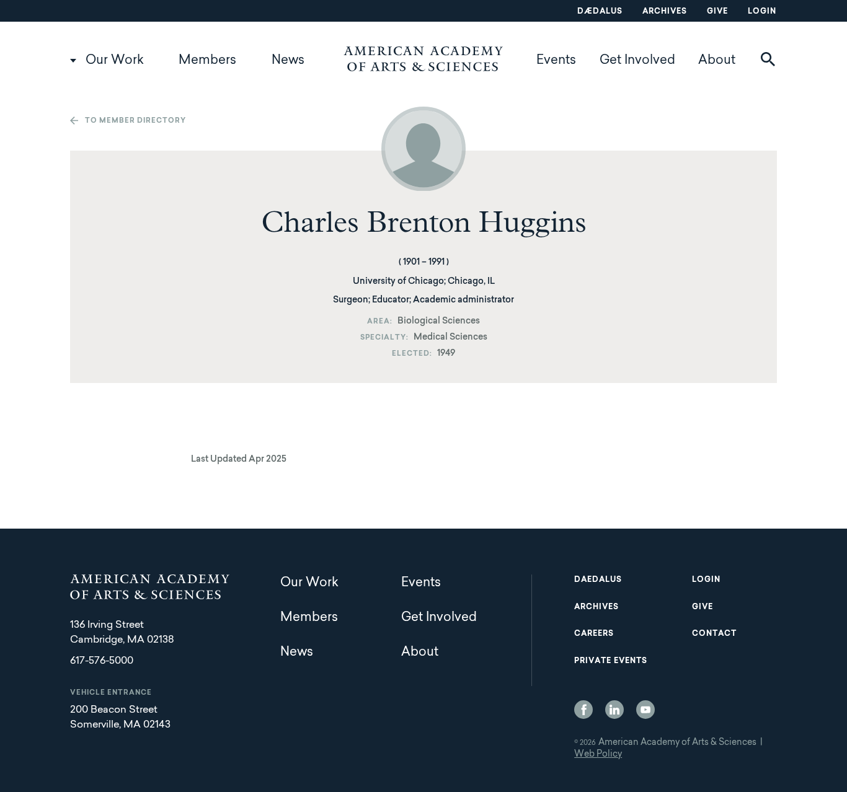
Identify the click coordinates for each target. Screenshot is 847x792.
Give (717, 11)
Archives (664, 11)
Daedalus (598, 580)
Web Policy (598, 754)
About (716, 61)
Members (207, 61)
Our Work (115, 61)
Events (556, 61)
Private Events (610, 661)
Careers (594, 634)
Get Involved (637, 61)
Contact (714, 634)
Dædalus (600, 11)
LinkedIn (614, 709)
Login (762, 11)
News (288, 61)
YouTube (645, 709)
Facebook (583, 709)
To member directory (135, 121)
